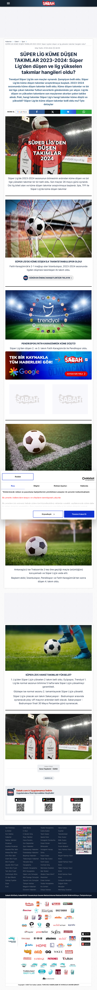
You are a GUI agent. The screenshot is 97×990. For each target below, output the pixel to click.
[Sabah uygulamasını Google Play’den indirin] (48, 804)
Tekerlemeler (63, 834)
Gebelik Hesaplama (30, 868)
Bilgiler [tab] (37, 486)
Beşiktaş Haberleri (29, 856)
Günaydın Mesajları (65, 880)
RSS (24, 895)
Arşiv (36, 895)
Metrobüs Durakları (47, 868)
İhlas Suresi (62, 837)
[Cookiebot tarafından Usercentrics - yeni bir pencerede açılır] (84, 479)
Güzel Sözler (45, 843)
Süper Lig (13, 178)
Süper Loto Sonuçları (30, 874)
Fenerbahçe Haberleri (30, 852)
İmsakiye (8, 843)
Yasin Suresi (45, 834)
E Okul (25, 831)
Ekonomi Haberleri (29, 890)
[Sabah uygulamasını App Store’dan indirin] (20, 804)
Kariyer (89, 895)
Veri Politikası (10, 828)
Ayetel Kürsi (45, 837)
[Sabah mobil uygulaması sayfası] (11, 792)
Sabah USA (9, 895)
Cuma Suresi (45, 831)
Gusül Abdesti (63, 846)
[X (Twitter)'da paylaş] (52, 112)
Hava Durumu (27, 840)
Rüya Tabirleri (27, 837)
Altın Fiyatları (9, 862)
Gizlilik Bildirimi (68, 895)
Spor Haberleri (28, 846)
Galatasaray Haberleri (30, 849)
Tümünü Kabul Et (79, 514)
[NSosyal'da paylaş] (68, 112)
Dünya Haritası (46, 890)
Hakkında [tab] (84, 486)
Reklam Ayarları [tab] (60, 486)
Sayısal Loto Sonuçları (31, 880)
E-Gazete (30, 895)
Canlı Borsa (27, 828)
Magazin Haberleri (29, 886)
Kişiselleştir (47, 514)
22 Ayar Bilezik (10, 877)
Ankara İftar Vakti (11, 852)
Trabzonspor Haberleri (31, 859)
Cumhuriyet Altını (11, 874)
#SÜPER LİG (48, 778)
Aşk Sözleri (44, 871)
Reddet (18, 477)
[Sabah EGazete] (84, 858)
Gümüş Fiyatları (10, 880)
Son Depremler (28, 843)
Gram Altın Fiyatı (11, 859)
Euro (7, 886)
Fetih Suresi (45, 862)
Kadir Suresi (62, 843)
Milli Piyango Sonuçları (31, 877)
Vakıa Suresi (62, 828)
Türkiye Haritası (28, 883)
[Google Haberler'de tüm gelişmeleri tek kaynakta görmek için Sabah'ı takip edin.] (48, 366)
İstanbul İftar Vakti (11, 849)
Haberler (8, 41)
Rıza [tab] (13, 486)
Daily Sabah (18, 895)
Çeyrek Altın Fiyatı (11, 865)
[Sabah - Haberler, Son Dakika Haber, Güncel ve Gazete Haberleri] (48, 3)
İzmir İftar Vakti (10, 856)
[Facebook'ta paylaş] (37, 112)
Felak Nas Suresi (47, 859)
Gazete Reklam (44, 895)
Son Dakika (9, 834)
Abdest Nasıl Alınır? (47, 874)
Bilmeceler (44, 846)
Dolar (7, 883)
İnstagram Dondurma (48, 840)
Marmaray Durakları (65, 890)
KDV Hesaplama (28, 871)
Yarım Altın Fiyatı (11, 868)
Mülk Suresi (62, 840)
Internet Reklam (56, 895)
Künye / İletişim (80, 895)
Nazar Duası (45, 856)
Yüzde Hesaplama (47, 828)
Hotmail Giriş (45, 865)
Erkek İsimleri (45, 880)
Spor (23, 41)
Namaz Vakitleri (10, 840)
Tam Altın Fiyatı (10, 871)
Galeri (17, 41)
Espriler (61, 831)
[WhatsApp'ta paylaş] (84, 112)
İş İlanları (8, 831)
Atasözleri (44, 877)
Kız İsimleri (44, 886)
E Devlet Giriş (28, 834)
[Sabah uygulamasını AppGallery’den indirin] (77, 804)
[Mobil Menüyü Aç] (8, 3)
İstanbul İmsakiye (11, 846)
